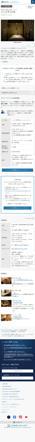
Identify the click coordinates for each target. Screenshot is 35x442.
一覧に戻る (7, 6)
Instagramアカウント (20, 417)
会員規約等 (5, 383)
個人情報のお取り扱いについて (10, 389)
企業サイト (5, 412)
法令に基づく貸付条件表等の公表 (11, 396)
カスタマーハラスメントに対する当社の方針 (13, 399)
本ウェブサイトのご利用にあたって (11, 404)
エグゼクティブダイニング (9, 92)
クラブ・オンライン (18, 378)
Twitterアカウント (8, 417)
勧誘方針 (5, 401)
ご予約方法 (8, 74)
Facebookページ (14, 417)
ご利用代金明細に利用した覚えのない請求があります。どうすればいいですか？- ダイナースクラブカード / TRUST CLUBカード (18, 356)
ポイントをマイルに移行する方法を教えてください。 (18, 359)
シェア (29, 45)
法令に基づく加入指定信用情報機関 (11, 391)
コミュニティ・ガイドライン (10, 406)
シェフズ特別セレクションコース (18, 170)
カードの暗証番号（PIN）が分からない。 (15, 351)
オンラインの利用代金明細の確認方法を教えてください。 (18, 348)
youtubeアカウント (26, 417)
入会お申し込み (18, 371)
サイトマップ (6, 409)
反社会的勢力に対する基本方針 (10, 394)
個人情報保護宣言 (7, 386)
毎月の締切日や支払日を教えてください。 (15, 345)
